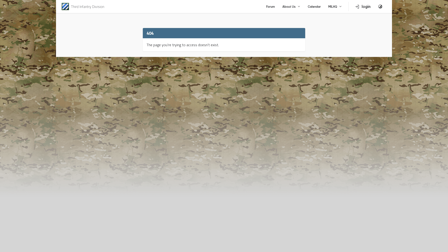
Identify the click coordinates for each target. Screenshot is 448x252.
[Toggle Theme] (380, 6)
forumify (231, 68)
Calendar (314, 6)
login (366, 6)
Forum (270, 6)
